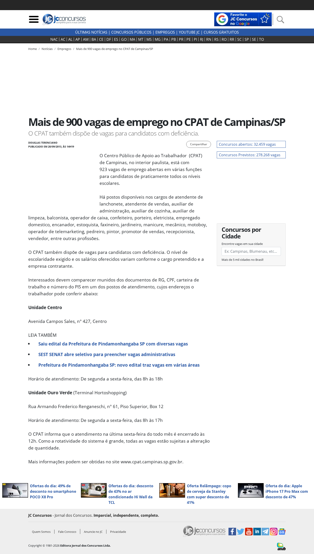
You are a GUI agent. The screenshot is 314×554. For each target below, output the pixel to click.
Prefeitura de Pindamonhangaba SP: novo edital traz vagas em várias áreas (119, 365)
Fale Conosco (67, 532)
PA (166, 39)
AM (85, 39)
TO (261, 39)
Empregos (165, 32)
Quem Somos (41, 532)
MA (132, 39)
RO (224, 39)
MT (140, 39)
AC (63, 39)
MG (158, 39)
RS (216, 39)
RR (232, 39)
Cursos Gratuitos (221, 32)
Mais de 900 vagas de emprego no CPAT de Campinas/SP (114, 49)
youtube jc (189, 32)
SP (247, 39)
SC (239, 39)
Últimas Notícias (91, 32)
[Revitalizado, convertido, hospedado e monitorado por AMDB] (281, 546)
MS (149, 39)
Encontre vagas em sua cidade (242, 244)
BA (93, 39)
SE (254, 39)
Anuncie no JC (93, 532)
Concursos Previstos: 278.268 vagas (249, 154)
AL (70, 39)
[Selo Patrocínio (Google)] (243, 18)
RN (208, 39)
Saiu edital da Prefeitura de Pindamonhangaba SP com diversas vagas (113, 344)
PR (181, 39)
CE (101, 39)
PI (195, 39)
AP (77, 39)
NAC (54, 39)
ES (116, 39)
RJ (201, 39)
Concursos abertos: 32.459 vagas (247, 144)
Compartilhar (198, 144)
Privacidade (118, 532)
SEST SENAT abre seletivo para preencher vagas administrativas (106, 354)
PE (188, 39)
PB (173, 39)
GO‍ (124, 39)
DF (108, 39)
